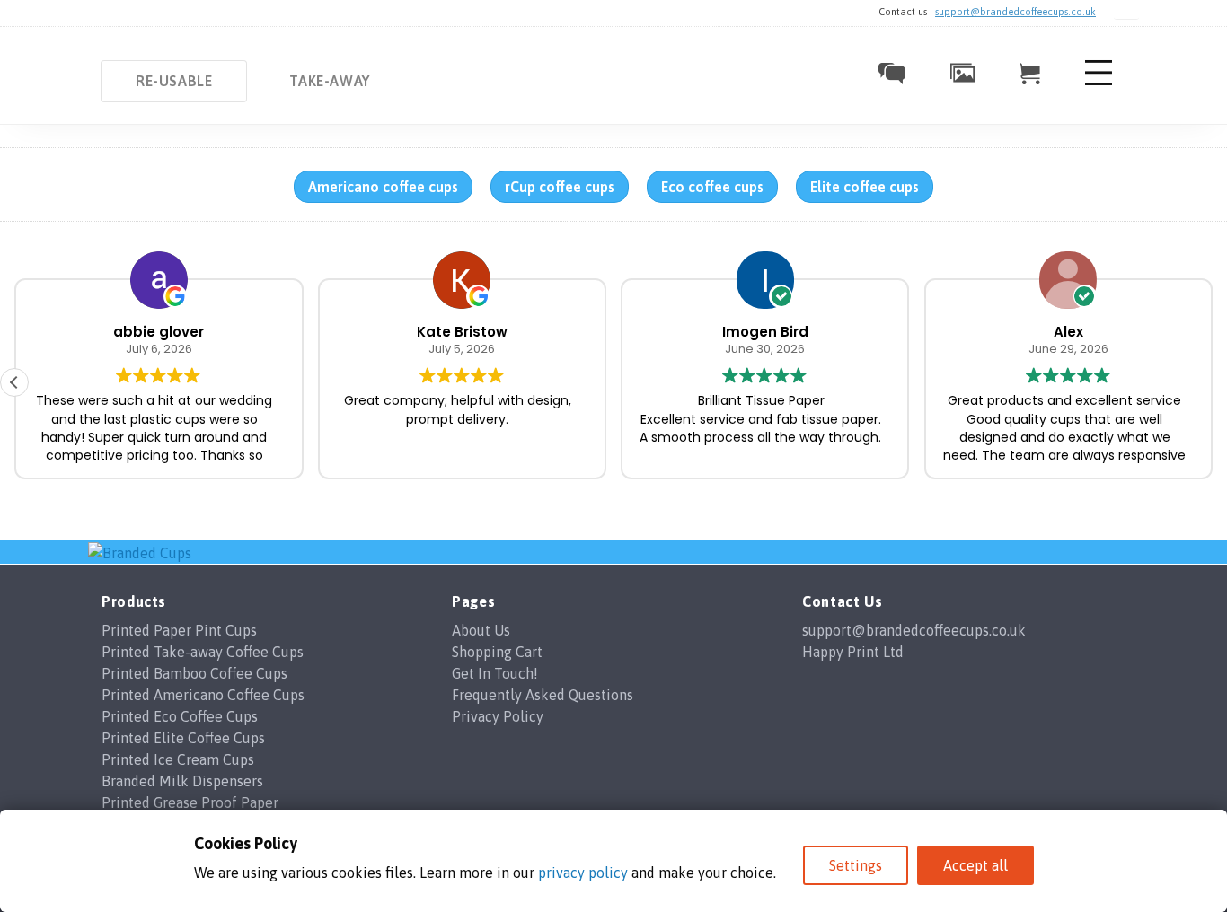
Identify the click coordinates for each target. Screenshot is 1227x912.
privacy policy (583, 872)
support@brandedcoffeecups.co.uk (1015, 11)
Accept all (975, 865)
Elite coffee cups (864, 187)
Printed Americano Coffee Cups (203, 695)
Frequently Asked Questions (542, 695)
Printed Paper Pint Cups (179, 630)
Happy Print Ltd (853, 652)
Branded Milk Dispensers (182, 781)
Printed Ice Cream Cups (178, 759)
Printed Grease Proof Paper (190, 802)
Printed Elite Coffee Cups (183, 738)
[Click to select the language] (1126, 12)
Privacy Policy (497, 716)
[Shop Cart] (1030, 79)
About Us (481, 630)
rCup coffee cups (559, 187)
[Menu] (1099, 84)
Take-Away (329, 81)
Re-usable (174, 81)
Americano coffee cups (383, 187)
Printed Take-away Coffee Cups (203, 652)
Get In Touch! (495, 673)
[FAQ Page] (892, 79)
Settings (855, 865)
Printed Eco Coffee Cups (180, 716)
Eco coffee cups (712, 187)
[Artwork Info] (962, 77)
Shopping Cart (497, 652)
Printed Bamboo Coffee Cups (194, 673)
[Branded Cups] (139, 551)
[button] (14, 382)
